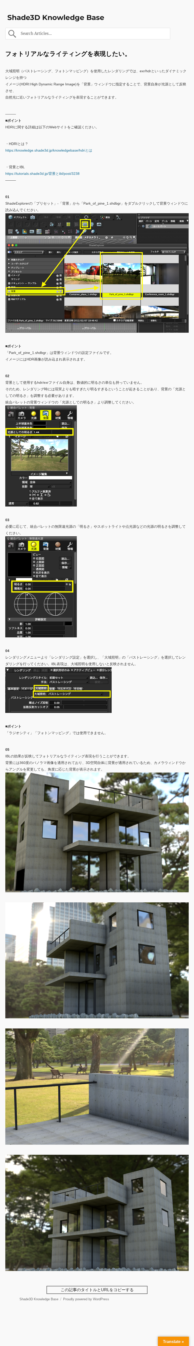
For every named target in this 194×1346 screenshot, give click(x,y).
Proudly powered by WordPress (86, 1299)
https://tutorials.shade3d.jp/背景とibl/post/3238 (42, 174)
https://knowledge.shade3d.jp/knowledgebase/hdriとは (48, 150)
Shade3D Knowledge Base (55, 17)
